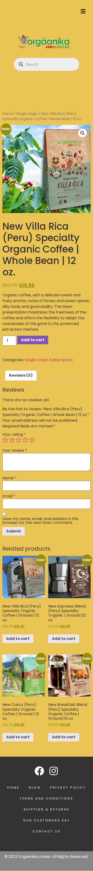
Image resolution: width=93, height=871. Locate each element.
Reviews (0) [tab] (21, 375)
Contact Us (46, 831)
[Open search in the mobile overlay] (46, 64)
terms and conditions (46, 798)
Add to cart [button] (18, 638)
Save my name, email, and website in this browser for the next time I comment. (40, 521)
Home (7, 113)
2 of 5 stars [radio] (12, 440)
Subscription (61, 360)
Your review (14, 450)
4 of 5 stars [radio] (25, 440)
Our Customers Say (46, 820)
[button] (82, 133)
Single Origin (27, 113)
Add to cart (32, 340)
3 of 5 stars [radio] (18, 440)
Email (8, 496)
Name (9, 478)
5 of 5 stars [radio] (32, 440)
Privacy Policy (68, 787)
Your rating (14, 434)
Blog (35, 787)
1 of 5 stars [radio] (5, 440)
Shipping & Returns (47, 809)
